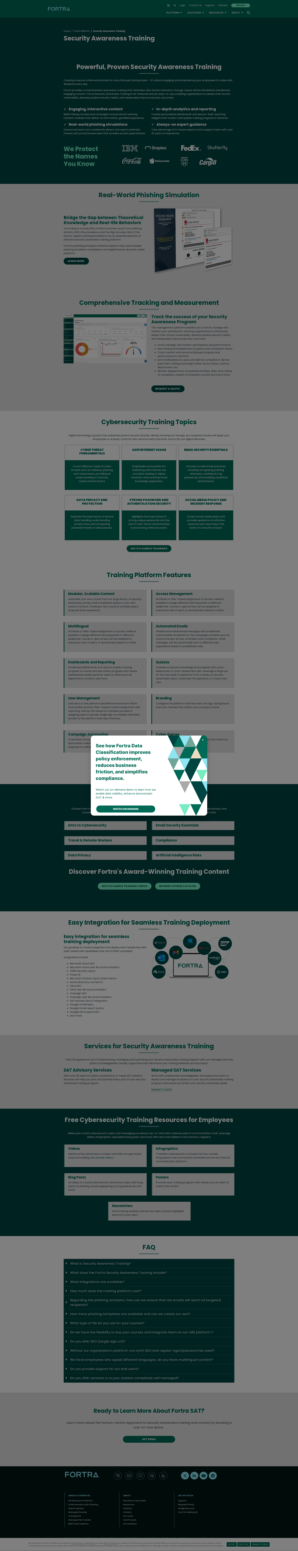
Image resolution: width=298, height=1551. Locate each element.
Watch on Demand (126, 808)
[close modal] (203, 740)
